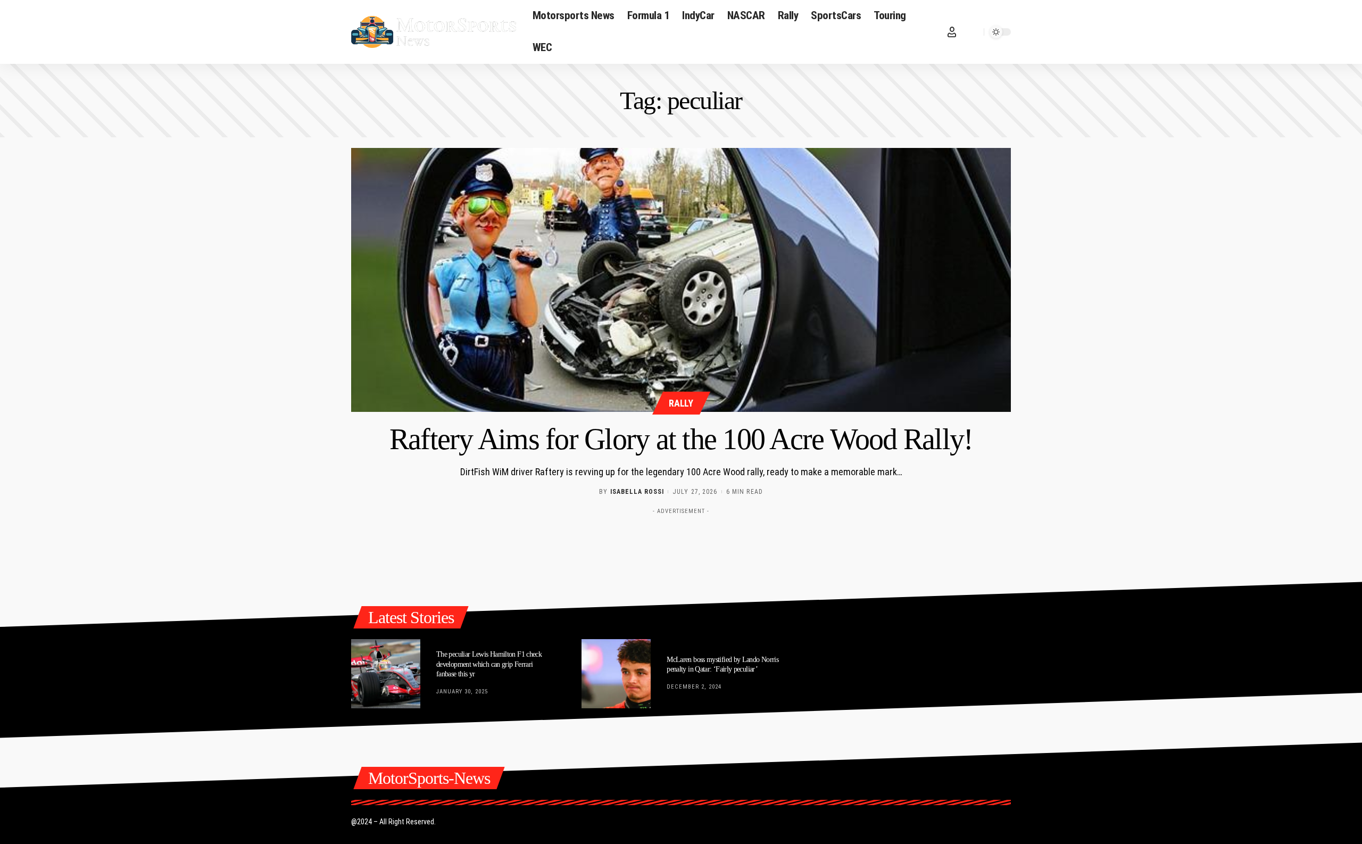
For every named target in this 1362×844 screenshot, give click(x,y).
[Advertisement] (681, 543)
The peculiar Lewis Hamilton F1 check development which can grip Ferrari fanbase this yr (489, 663)
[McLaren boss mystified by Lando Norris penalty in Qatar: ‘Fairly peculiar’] (616, 673)
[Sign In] (951, 32)
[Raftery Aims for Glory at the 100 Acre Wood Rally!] (681, 280)
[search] (973, 32)
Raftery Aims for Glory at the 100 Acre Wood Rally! (681, 439)
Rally (681, 403)
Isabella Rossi (637, 491)
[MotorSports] (433, 32)
